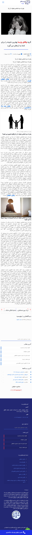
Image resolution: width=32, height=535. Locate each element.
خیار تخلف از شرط (26, 359)
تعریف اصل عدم (18, 377)
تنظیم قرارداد (22, 462)
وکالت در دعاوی (22, 474)
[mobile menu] (3, 2)
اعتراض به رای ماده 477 (19, 372)
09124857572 (18, 417)
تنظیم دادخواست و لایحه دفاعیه (18, 465)
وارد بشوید (19, 319)
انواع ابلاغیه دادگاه (20, 382)
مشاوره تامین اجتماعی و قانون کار (18, 471)
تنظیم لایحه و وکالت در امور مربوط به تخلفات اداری (16, 481)
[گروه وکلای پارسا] (25, 2)
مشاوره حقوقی (22, 459)
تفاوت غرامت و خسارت (25, 347)
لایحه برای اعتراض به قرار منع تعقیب (15, 374)
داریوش (26, 374)
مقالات (28, 55)
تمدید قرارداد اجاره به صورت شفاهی (22, 355)
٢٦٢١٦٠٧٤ (25, 417)
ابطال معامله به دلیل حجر (18, 379)
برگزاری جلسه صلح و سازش (19, 468)
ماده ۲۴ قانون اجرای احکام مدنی (23, 363)
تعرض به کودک (27, 351)
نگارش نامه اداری (21, 477)
